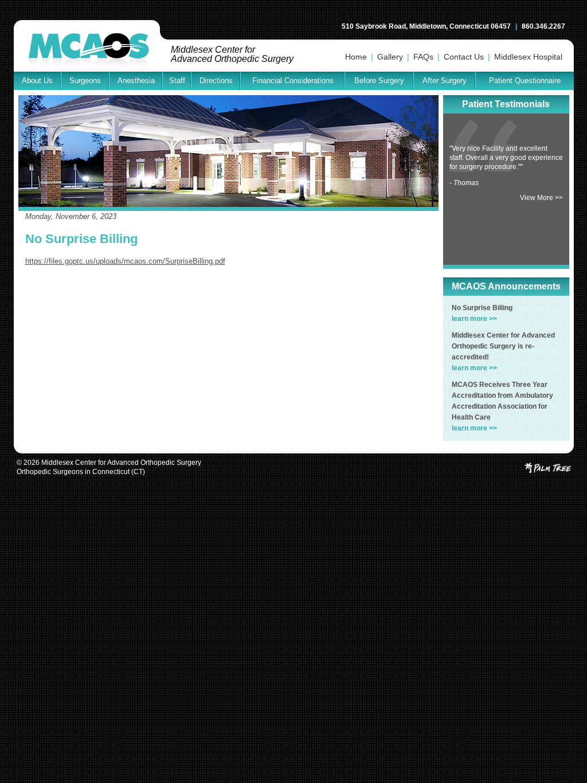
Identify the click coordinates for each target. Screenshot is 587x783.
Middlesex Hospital (528, 56)
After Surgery (444, 80)
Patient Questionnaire (525, 80)
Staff (177, 80)
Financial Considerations (293, 80)
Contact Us (464, 56)
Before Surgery (379, 80)
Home (356, 56)
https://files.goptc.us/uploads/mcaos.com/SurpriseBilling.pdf (125, 261)
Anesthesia (136, 80)
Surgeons (85, 80)
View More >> (541, 198)
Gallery (390, 56)
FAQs (423, 56)
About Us (37, 80)
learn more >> (474, 319)
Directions (216, 80)
